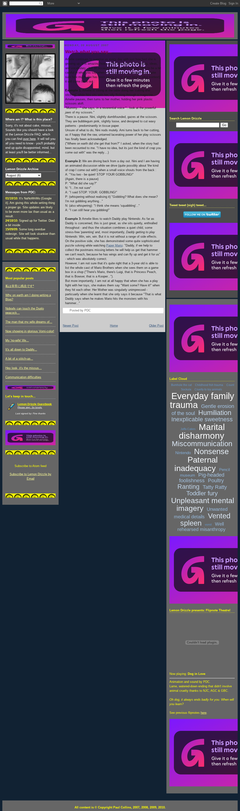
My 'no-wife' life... (17, 340)
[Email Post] (92, 310)
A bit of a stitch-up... (19, 358)
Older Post (156, 325)
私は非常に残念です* (19, 286)
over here (29, 139)
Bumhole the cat (181, 385)
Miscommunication (202, 444)
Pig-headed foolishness (201, 477)
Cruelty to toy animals (208, 389)
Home (114, 325)
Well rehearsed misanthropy (201, 526)
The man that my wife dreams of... (28, 322)
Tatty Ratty (215, 487)
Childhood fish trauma (209, 385)
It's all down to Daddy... (21, 349)
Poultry (216, 480)
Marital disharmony (202, 431)
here (203, 712)
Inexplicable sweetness (202, 419)
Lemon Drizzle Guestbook (35, 404)
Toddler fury (202, 493)
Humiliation (214, 412)
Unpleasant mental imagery (202, 504)
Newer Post (71, 325)
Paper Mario (114, 245)
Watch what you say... (88, 51)
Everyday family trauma (202, 400)
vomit (208, 524)
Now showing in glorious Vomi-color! (29, 331)
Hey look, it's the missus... (23, 368)
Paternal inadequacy (196, 464)
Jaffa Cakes (187, 429)
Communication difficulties (23, 377)
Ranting (188, 486)
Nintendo (183, 453)
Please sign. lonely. (30, 407)
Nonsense (211, 451)
